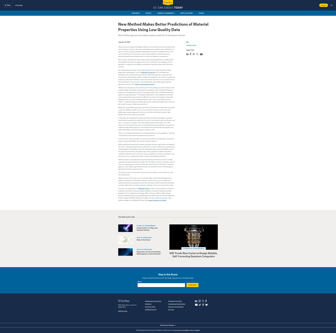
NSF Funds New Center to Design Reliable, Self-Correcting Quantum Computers (194, 254)
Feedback (197, 330)
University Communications (176, 307)
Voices (201, 13)
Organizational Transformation (176, 304)
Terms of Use (177, 330)
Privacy (191, 330)
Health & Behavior (144, 237)
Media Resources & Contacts (153, 301)
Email (140, 281)
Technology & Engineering (193, 248)
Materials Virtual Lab (148, 72)
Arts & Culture (187, 13)
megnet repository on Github (157, 200)
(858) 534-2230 (122, 311)
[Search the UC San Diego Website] (331, 5)
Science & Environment (146, 225)
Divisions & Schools (167, 325)
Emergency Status (150, 307)
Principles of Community (175, 301)
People (148, 13)
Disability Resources (150, 309)
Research (136, 13)
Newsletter (148, 304)
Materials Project (144, 188)
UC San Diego (19, 5)
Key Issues (171, 309)
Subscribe (323, 5)
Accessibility (185, 330)
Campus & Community (166, 13)
